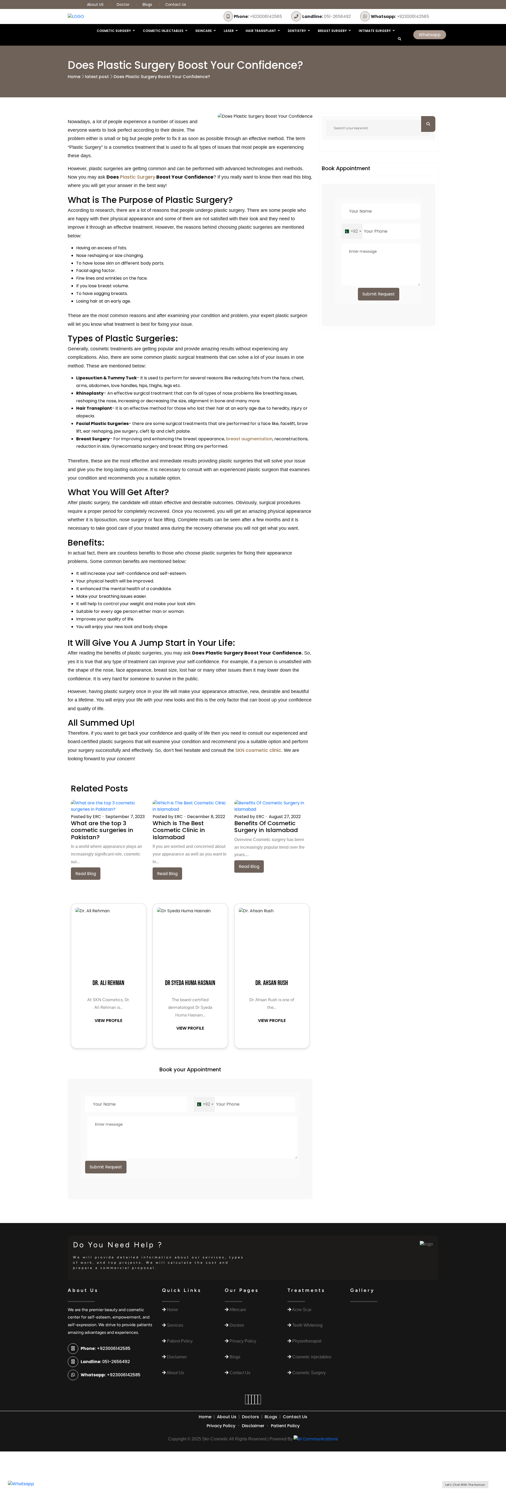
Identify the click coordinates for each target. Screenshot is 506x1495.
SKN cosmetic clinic (258, 750)
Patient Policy (285, 1426)
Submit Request (106, 1167)
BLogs (271, 1417)
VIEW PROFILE (108, 1021)
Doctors (250, 1417)
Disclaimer (253, 1426)
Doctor (123, 4)
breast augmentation (249, 439)
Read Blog (85, 874)
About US (96, 4)
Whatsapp (430, 35)
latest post (97, 77)
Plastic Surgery (137, 177)
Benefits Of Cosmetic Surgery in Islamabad (266, 826)
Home (74, 77)
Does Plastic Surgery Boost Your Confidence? (162, 77)
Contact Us (175, 4)
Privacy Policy (221, 1426)
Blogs (147, 4)
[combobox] (204, 1104)
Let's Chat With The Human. (465, 1485)
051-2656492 (326, 16)
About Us (226, 1417)
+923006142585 (258, 16)
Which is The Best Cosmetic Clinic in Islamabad (179, 830)
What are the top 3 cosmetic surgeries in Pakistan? (102, 830)
